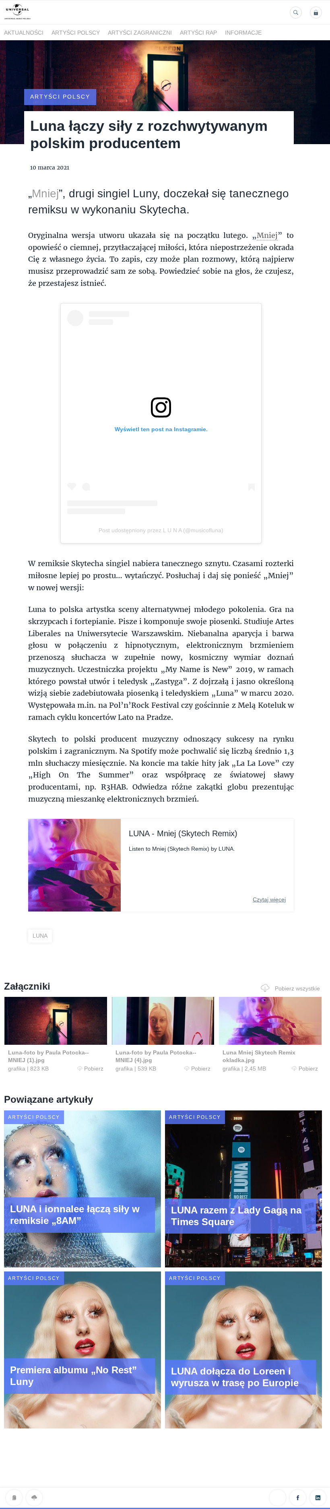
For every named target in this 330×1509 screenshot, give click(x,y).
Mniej (45, 193)
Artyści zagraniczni (140, 32)
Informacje (243, 32)
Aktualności (23, 32)
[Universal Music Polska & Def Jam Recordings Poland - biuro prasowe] (17, 19)
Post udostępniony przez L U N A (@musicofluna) (161, 530)
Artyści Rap (198, 32)
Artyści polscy (76, 32)
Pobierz (93, 1068)
